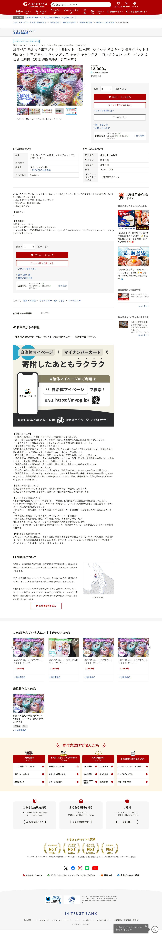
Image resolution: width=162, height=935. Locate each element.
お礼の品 (22, 12)
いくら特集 (104, 766)
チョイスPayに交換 (125, 774)
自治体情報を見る (47, 606)
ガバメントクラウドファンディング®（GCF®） (73, 875)
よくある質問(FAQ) (81, 822)
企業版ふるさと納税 (129, 875)
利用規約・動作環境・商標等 (126, 920)
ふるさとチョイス (34, 875)
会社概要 (27, 920)
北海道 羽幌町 (20, 730)
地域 (41, 12)
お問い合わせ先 (102, 128)
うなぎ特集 (88, 766)
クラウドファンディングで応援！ (130, 766)
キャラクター (74, 301)
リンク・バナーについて (62, 920)
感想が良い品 (19, 782)
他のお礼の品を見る (41, 170)
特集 (85, 11)
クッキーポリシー (104, 920)
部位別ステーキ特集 (88, 782)
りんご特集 (88, 774)
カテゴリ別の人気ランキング (25, 766)
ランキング (55, 11)
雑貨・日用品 (29, 301)
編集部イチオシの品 (56, 766)
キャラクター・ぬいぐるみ (52, 301)
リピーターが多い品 (21, 774)
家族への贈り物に (124, 782)
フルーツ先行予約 (55, 782)
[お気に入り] (154, 929)
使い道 (96, 12)
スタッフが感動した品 (57, 774)
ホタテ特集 (104, 774)
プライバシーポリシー (84, 920)
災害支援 (108, 875)
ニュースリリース (41, 920)
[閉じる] (146, 926)
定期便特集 (104, 782)
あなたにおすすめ (71, 11)
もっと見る (142, 306)
